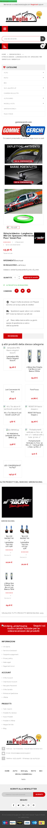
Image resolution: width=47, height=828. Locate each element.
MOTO (6, 78)
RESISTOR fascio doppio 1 (34, 414)
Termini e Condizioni (10, 650)
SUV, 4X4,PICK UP (10, 88)
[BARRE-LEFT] (23, 175)
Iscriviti (39, 794)
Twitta (23, 291)
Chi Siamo (6, 647)
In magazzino (10, 265)
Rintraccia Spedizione (10, 693)
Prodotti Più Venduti (10, 713)
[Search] (42, 38)
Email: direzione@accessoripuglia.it (18, 753)
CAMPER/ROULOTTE (11, 93)
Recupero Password (10, 685)
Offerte (5, 697)
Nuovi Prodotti (8, 717)
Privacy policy (8, 658)
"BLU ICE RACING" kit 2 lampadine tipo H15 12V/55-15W (24, 542)
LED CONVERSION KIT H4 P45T (12, 466)
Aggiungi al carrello (31, 277)
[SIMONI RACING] (39, 238)
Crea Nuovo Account (10, 682)
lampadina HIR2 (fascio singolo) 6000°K (13, 358)
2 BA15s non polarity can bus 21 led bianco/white (34, 369)
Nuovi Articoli (8, 114)
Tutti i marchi (7, 709)
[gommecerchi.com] (23, 130)
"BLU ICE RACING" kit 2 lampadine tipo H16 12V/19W (9, 541)
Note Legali (7, 662)
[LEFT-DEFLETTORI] (23, 154)
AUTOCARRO (8, 98)
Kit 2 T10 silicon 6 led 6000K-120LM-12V (12, 414)
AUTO (6, 73)
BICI (5, 83)
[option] (13, 227)
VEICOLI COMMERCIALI (23, 774)
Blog (4, 728)
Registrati (34, 4)
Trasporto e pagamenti (10, 654)
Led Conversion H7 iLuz (12, 391)
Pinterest (29, 291)
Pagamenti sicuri (9, 666)
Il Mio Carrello (7, 689)
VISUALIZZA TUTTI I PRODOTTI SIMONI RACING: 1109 (22, 613)
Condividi (17, 291)
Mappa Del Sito (8, 724)
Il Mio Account (8, 678)
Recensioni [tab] (13, 336)
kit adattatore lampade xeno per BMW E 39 (12, 436)
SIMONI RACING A (10, 109)
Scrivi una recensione (13, 245)
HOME (7, 771)
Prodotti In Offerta (9, 721)
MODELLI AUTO (9, 103)
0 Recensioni (19, 242)
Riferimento (9, 260)
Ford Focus (34, 390)
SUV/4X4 (24, 771)
